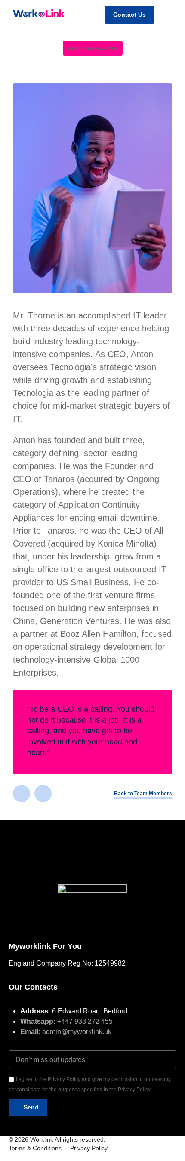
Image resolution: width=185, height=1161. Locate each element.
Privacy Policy (89, 1148)
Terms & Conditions (35, 1148)
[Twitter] (43, 793)
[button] (165, 14)
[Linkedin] (21, 793)
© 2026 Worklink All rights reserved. (57, 1139)
